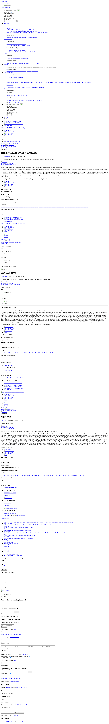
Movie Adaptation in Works (13, 383)
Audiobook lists (20, 37)
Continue (17, 612)
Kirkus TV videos (45, 524)
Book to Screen (10, 51)
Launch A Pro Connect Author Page (82, 82)
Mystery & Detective (30, 30)
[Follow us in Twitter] (4, 564)
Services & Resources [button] (9, 72)
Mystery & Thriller (23, 45)
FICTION (6, 237)
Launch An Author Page (36, 100)
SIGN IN (9, 3)
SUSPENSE (58, 475)
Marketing (20, 77)
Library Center (10, 85)
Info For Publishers (28, 538)
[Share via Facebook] (9, 131)
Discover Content (11, 100)
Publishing (15, 77)
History (36, 31)
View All (9, 28)
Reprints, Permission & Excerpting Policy (9, 545)
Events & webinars (39, 87)
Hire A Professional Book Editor (14, 82)
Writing (8, 77)
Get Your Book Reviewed (28, 82)
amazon (2, 146)
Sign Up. (16, 715)
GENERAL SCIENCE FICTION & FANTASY (76, 207)
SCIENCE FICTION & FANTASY (12, 141)
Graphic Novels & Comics (27, 32)
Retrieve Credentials (19, 712)
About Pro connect (26, 100)
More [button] (5, 88)
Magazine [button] (6, 64)
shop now (3, 145)
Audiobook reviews (8, 13)
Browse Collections (11, 95)
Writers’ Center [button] (7, 531)
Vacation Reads (33, 37)
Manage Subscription (29, 71)
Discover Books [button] (7, 520)
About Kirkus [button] (7, 536)
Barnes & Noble (8, 146)
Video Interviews (8, 16)
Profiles (8, 50)
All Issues (21, 71)
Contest (13, 538)
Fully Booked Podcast (33, 51)
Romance (37, 30)
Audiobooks (9, 30)
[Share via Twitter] (8, 133)
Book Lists (11, 524)
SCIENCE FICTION (6, 207)
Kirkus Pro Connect (21, 535)
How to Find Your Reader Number (20, 704)
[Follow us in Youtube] (4, 567)
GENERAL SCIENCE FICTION (30, 207)
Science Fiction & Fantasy (13, 31)
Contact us (6, 539)
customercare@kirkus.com (21, 687)
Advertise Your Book (69, 82)
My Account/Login (30, 535)
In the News (17, 51)
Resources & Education (12, 74)
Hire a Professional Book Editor (11, 532)
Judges (37, 63)
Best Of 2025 (27, 37)
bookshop (7, 242)
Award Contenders (22, 63)
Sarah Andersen (21, 515)
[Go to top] (4, 570)
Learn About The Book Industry (64, 532)
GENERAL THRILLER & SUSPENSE (34, 352)
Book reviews (7, 12)
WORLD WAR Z (8, 370)
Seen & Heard (23, 50)
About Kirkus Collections (22, 95)
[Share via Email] (8, 134)
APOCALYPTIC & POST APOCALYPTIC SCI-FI (51, 207)
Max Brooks (5, 276)
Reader (5, 649)
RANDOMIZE (7, 503)
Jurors (28, 58)
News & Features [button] (8, 39)
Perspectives (13, 50)
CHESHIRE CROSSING (10, 513)
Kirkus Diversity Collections (10, 535)
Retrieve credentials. (14, 637)
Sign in (2, 654)
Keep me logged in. (5, 657)
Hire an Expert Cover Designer (57, 82)
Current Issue (10, 71)
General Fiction (10, 44)
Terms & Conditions (8, 542)
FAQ (16, 538)
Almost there (4, 626)
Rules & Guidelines (31, 63)
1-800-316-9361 (8, 687)
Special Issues (16, 71)
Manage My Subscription (20, 530)
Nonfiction (21, 31)
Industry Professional (9, 652)
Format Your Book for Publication (42, 82)
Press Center (21, 538)
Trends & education (11, 87)
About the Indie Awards (12, 63)
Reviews (6, 139)
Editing (11, 77)
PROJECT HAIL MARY (10, 493)
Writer (5, 650)
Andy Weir (4, 420)
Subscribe (36, 71)
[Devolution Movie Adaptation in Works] (13, 378)
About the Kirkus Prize (21, 58)
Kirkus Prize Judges (28, 527)
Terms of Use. (24, 654)
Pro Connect (7, 19)
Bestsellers (9, 37)
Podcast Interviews (8, 18)
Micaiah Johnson (6, 156)
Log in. (14, 629)
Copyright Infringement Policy (11, 543)
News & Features (8, 15)
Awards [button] (5, 53)
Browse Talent (18, 100)
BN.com (14, 146)
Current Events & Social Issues (14, 32)
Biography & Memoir (29, 31)
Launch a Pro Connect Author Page (49, 532)
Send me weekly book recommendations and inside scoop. (14, 656)
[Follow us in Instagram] (4, 565)
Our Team (9, 538)
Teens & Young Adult (39, 32)
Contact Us (6, 550)
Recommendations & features (28, 87)
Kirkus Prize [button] (6, 526)
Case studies (19, 87)
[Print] (5, 135)
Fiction (14, 30)
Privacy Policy (7, 540)
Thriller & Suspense (20, 30)
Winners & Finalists (11, 58)
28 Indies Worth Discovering (18, 128)
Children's (46, 32)
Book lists (13, 37)
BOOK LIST (8, 128)
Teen (20, 44)
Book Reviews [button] (7, 23)
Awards (18, 50)
